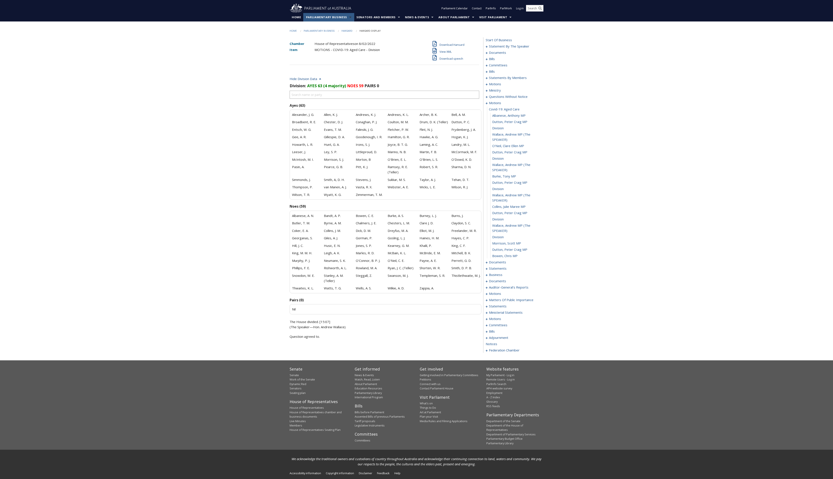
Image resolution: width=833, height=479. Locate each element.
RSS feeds (493, 406)
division (498, 128)
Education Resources (368, 388)
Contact (477, 8)
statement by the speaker (509, 46)
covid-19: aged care (504, 109)
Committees (362, 440)
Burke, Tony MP (504, 176)
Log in (520, 8)
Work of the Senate (302, 379)
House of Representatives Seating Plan (315, 430)
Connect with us (430, 384)
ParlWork (506, 8)
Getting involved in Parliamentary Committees (449, 375)
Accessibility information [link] (305, 473)
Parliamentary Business (326, 17)
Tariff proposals (365, 421)
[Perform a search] (540, 8)
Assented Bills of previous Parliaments (380, 416)
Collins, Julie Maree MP (509, 206)
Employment (494, 393)
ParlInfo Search (496, 384)
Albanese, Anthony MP (509, 115)
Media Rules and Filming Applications (443, 421)
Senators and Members (376, 17)
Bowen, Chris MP (505, 256)
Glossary (492, 402)
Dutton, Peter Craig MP (509, 122)
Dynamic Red (298, 384)
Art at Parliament (430, 412)
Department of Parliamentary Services (511, 434)
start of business (499, 40)
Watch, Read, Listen (367, 379)
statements (498, 268)
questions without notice (508, 96)
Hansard (347, 30)
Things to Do (428, 408)
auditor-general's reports (508, 287)
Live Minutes (298, 421)
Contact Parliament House (436, 388)
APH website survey (499, 388)
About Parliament (454, 17)
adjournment (498, 337)
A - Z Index (493, 397)
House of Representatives (307, 408)
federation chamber (504, 350)
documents (497, 52)
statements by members (508, 77)
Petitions (425, 379)
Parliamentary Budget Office (504, 439)
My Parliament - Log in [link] (500, 375)
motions (495, 84)
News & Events (417, 17)
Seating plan (298, 393)
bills (492, 59)
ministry (495, 90)
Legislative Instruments (370, 425)
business (495, 274)
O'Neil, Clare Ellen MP (508, 146)
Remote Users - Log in (500, 379)
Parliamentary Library (368, 393)
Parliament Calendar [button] (454, 8)
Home (296, 17)
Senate (294, 375)
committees (498, 65)
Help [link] (397, 473)
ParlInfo (491, 8)
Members (296, 425)
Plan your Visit (429, 416)
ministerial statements (506, 312)
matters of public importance (511, 300)
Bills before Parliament (369, 412)
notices (491, 344)
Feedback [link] (383, 473)
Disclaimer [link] (365, 473)
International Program (369, 397)
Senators (296, 388)
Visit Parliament (493, 17)
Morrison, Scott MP (506, 243)
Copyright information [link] (340, 473)
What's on (426, 403)
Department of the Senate (503, 421)
